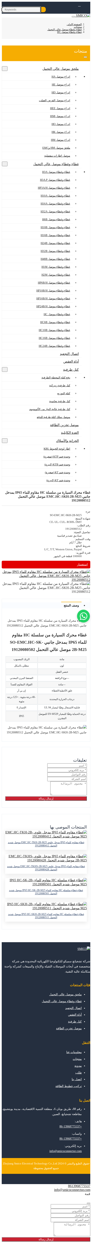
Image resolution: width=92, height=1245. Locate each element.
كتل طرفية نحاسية (59, 401)
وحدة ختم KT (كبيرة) (58, 480)
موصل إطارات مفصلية (57, 155)
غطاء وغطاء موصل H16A (55, 203)
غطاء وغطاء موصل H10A (55, 195)
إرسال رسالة (46, 798)
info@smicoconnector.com (65, 1151)
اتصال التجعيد (69, 354)
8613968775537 (79, 1186)
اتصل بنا (77, 1079)
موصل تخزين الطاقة (64, 425)
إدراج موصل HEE (60, 108)
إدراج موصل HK (61, 132)
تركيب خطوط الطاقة (68, 1086)
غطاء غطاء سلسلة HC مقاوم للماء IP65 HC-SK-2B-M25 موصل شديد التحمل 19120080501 (46, 892)
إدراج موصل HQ (61, 124)
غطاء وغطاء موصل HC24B (54, 345)
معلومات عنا (74, 1052)
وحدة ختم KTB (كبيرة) (57, 464)
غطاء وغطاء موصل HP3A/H (54, 187)
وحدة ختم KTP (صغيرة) (56, 456)
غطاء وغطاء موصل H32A (55, 211)
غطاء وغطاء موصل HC (57, 314)
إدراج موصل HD (61, 92)
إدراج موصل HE (61, 84)
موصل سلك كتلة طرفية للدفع (53, 417)
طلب (78, 1072)
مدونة (78, 1065)
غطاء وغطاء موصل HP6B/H (54, 282)
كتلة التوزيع (63, 393)
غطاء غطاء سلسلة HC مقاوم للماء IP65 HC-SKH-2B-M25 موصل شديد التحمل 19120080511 (46, 916)
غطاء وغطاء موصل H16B (55, 235)
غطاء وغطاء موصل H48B (55, 258)
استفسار (82, 564)
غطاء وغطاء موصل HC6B (55, 322)
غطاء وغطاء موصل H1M (56, 266)
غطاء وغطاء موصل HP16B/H (53, 298)
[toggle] (73, 16)
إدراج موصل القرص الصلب (54, 100)
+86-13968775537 (70, 1126)
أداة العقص (71, 361)
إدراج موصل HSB (60, 116)
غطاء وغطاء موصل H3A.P (55, 179)
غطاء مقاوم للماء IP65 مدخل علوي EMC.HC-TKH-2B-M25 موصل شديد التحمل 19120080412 (46, 844)
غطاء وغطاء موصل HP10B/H (53, 290)
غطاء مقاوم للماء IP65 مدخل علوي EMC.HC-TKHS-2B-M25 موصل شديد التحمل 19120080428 (46, 868)
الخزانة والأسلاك (67, 441)
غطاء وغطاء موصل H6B (56, 219)
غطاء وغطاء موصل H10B (55, 227)
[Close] (88, 1203)
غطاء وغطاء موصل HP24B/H (53, 306)
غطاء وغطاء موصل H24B (55, 243)
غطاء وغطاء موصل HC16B (54, 338)
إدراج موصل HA (61, 76)
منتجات (77, 1059)
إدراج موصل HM (60, 139)
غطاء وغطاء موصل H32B (55, 251)
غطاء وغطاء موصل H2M (56, 274)
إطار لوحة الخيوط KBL (57, 448)
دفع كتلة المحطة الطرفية (56, 377)
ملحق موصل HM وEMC (56, 147)
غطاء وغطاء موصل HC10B (54, 330)
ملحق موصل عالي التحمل (60, 69)
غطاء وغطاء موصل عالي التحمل (56, 164)
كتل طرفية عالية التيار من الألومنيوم (49, 409)
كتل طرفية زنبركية (59, 385)
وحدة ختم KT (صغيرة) (57, 472)
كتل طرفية (71, 369)
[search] (43, 9)
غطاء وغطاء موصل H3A (56, 172)
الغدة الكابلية (70, 432)
